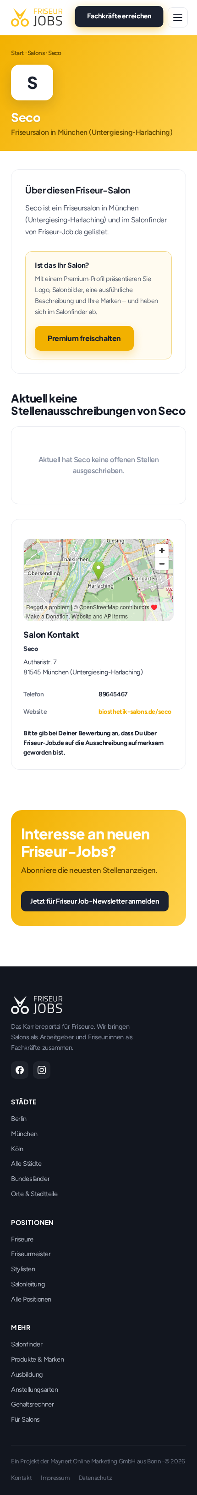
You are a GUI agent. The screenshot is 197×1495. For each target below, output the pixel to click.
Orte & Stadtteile (34, 1194)
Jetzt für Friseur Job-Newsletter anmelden (94, 901)
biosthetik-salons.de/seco (134, 712)
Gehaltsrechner (32, 1404)
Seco (30, 649)
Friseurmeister (30, 1254)
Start (17, 52)
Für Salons (25, 1419)
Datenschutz (95, 1477)
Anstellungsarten (34, 1389)
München (24, 1134)
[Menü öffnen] (178, 17)
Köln (17, 1149)
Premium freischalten (84, 338)
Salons (36, 52)
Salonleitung (28, 1284)
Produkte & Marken (37, 1359)
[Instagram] (41, 1070)
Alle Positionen (31, 1299)
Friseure (22, 1239)
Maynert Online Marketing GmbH (93, 1461)
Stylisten (23, 1269)
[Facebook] (19, 1070)
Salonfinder (27, 1344)
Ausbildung (27, 1374)
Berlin (19, 1118)
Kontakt (21, 1477)
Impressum (55, 1477)
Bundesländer (30, 1179)
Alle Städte (26, 1163)
